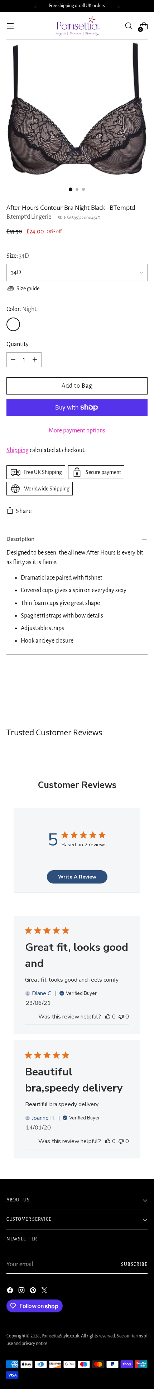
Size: (17, 256)
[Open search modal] (128, 26)
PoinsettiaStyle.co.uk (60, 1336)
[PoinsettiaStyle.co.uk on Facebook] (10, 1292)
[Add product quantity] (34, 360)
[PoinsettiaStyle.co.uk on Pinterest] (33, 1292)
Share (24, 511)
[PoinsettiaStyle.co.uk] (77, 26)
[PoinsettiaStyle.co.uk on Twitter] (45, 1292)
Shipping (17, 450)
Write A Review (77, 876)
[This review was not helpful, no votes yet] (121, 1017)
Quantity (17, 344)
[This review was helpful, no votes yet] (107, 1017)
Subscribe (134, 1264)
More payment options (77, 430)
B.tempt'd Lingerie (28, 217)
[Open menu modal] (10, 26)
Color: (21, 309)
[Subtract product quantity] (13, 360)
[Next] (118, 6)
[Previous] (35, 6)
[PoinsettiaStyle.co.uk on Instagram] (22, 1292)
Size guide (27, 288)
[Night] (13, 324)
